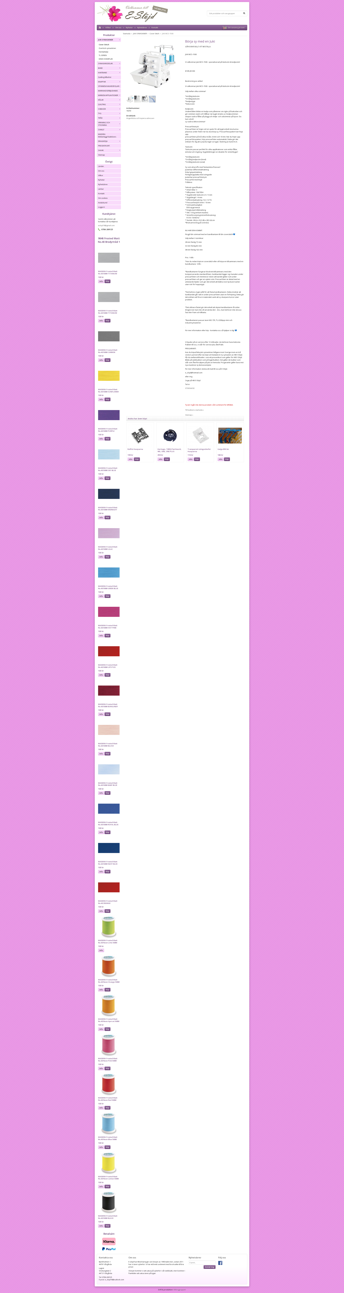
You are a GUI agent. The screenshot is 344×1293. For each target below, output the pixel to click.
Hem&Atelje (103, 52)
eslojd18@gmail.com (106, 225)
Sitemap (101, 155)
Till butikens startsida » (194, 410)
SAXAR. (101, 150)
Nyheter (129, 27)
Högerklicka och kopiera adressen (140, 118)
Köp (107, 281)
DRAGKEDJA (103, 141)
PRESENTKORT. (104, 146)
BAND (100, 68)
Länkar (101, 189)
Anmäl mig (209, 1267)
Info (101, 281)
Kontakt (154, 27)
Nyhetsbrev (142, 27)
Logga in (101, 207)
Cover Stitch (104, 44)
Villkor (108, 27)
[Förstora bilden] (153, 66)
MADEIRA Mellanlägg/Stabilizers (107, 135)
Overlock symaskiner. (107, 48)
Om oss (118, 27)
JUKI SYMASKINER (105, 40)
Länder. (101, 166)
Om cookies (103, 198)
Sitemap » (189, 415)
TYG (99, 113)
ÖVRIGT (101, 129)
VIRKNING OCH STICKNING (104, 123)
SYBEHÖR (102, 109)
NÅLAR (100, 100)
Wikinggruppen (179, 1289)
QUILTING (102, 104)
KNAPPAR (102, 82)
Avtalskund (102, 202)
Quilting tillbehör (104, 77)
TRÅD (100, 118)
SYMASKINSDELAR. (105, 63)
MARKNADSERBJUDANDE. (108, 91)
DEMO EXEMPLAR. (106, 59)
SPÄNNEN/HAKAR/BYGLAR (108, 86)
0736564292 (190, 388)
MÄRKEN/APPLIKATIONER (108, 95)
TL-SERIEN (103, 55)
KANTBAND (102, 72)
